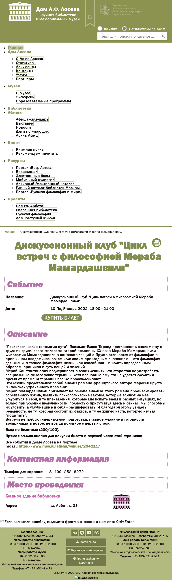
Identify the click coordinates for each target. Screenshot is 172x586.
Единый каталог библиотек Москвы (48, 188)
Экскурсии (25, 97)
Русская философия (33, 214)
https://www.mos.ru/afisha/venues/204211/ (59, 446)
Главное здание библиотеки (33, 495)
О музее (23, 93)
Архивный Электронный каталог (45, 184)
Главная (16, 47)
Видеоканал (26, 171)
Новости (23, 127)
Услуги (21, 75)
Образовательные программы (43, 101)
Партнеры (25, 79)
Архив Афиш (27, 135)
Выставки (24, 123)
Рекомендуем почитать (37, 153)
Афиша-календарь (32, 119)
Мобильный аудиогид (35, 179)
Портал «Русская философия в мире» (48, 192)
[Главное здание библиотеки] (121, 502)
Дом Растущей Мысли (35, 218)
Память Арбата (29, 206)
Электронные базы (33, 175)
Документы (26, 67)
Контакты (24, 71)
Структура (25, 63)
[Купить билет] (61, 320)
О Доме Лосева (29, 58)
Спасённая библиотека (36, 210)
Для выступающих (32, 131)
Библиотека (19, 108)
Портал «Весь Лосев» (34, 167)
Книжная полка (30, 149)
